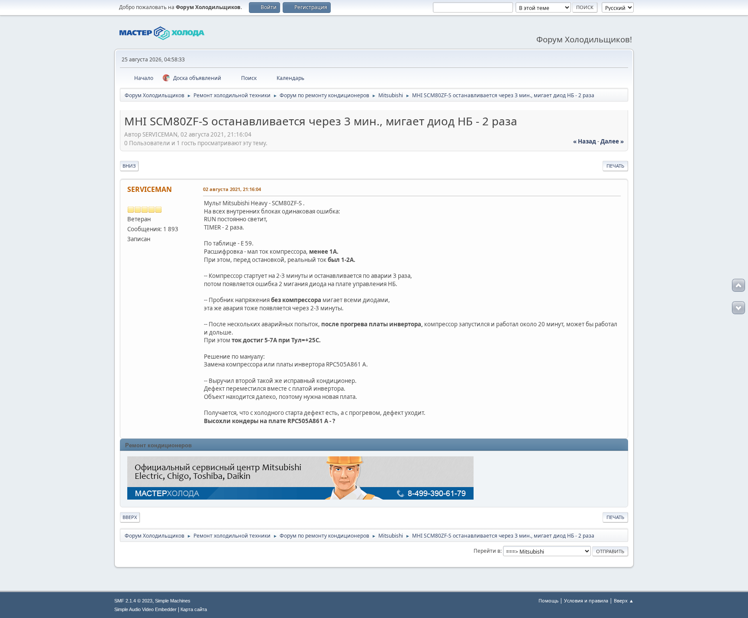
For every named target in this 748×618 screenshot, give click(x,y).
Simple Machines (172, 600)
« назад (584, 141)
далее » (612, 141)
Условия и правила (586, 600)
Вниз (129, 165)
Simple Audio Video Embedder (145, 609)
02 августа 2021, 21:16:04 (232, 189)
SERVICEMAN (149, 189)
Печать (615, 165)
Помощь (548, 600)
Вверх (130, 517)
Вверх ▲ (624, 600)
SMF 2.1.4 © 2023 (133, 600)
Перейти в (487, 550)
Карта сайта (194, 609)
